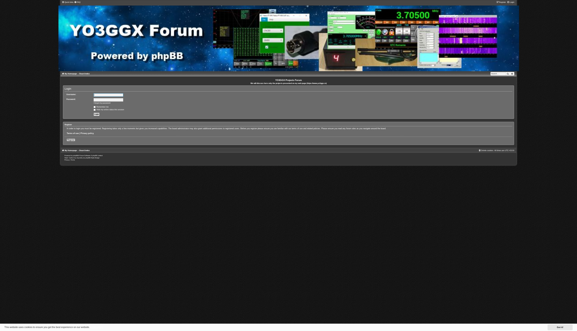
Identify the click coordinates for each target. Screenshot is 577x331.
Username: (71, 94)
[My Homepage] (288, 36)
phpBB (75, 155)
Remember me (102, 107)
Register (71, 140)
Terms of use (73, 133)
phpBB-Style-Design (93, 158)
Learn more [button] (97, 327)
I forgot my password (102, 103)
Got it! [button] (560, 327)
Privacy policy (87, 133)
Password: (71, 99)
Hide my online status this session (110, 110)
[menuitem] (77, 2)
